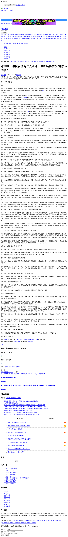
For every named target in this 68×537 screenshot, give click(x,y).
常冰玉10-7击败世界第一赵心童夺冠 (19, 449)
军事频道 (7, 54)
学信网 (12, 483)
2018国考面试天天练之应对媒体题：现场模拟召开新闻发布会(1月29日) (26, 407)
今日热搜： (4, 34)
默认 (14, 5)
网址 (2, 533)
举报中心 (7, 498)
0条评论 (18, 75)
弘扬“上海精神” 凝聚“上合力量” (18, 34)
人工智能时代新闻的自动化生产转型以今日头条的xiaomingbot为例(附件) (23, 374)
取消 (2, 535)
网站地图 (7, 497)
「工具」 (7, 478)
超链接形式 (17, 341)
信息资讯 (7, 58)
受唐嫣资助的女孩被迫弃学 (16, 452)
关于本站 (7, 495)
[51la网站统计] (37, 523)
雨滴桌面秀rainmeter (7, 372)
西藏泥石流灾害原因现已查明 (37, 34)
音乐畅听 (7, 56)
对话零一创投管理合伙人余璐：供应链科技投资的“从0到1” (37, 61)
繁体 (23, 5)
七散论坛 (13, 474)
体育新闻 (7, 52)
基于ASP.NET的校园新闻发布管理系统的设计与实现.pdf (21, 414)
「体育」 (7, 482)
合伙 (16, 367)
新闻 (16, 23)
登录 (20, 5)
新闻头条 (7, 49)
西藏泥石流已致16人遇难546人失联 (19, 426)
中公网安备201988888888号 (27, 523)
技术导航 (30, 341)
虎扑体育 (13, 482)
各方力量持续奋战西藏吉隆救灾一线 (15, 36)
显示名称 (3, 531)
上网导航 (3, 75)
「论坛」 (7, 472)
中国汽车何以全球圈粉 (15, 429)
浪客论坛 (13, 472)
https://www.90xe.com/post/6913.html (27, 339)
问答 (19, 23)
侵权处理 (7, 506)
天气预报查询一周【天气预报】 (20, 478)
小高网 (12, 470)
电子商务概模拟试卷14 (11, 403)
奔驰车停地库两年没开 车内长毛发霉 (19, 439)
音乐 (5, 23)
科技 (25, 97)
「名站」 (7, 480)
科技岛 (12, 476)
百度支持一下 (8, 43)
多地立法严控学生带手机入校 (36, 36)
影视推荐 (7, 50)
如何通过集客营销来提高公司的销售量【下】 (18, 410)
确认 (6, 535)
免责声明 (7, 491)
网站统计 (7, 502)
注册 (17, 5)
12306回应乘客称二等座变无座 (29, 38)
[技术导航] (4, 8)
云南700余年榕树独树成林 (47, 38)
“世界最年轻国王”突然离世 (54, 36)
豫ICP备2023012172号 (54, 520)
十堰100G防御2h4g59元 (20, 43)
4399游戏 (13, 480)
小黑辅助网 (13, 469)
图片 (7, 23)
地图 (13, 23)
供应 (43, 90)
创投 (13, 367)
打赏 (2, 344)
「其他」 (7, 469)
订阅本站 (7, 500)
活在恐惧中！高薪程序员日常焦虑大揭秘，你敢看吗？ (21, 401)
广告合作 (7, 493)
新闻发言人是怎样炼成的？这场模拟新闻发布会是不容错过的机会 (24, 405)
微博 (22, 23)
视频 (10, 23)
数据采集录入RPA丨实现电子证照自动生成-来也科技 (20, 412)
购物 (24, 23)
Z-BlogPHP (26, 520)
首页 (5, 47)
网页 (2, 23)
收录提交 (7, 504)
